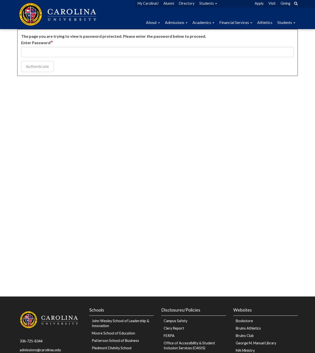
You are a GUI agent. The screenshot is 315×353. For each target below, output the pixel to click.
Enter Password (35, 42)
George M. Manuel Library (256, 343)
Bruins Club (245, 336)
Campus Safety (175, 321)
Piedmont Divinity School (111, 348)
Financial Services (234, 22)
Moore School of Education (113, 333)
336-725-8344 (31, 341)
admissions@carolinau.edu (40, 350)
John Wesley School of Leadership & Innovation (120, 323)
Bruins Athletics (248, 328)
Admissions (175, 22)
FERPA (169, 336)
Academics (202, 22)
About (152, 22)
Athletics (264, 22)
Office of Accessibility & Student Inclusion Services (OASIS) (189, 345)
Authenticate (37, 66)
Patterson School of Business (115, 340)
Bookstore (244, 321)
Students (285, 22)
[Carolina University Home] (58, 13)
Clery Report (174, 328)
